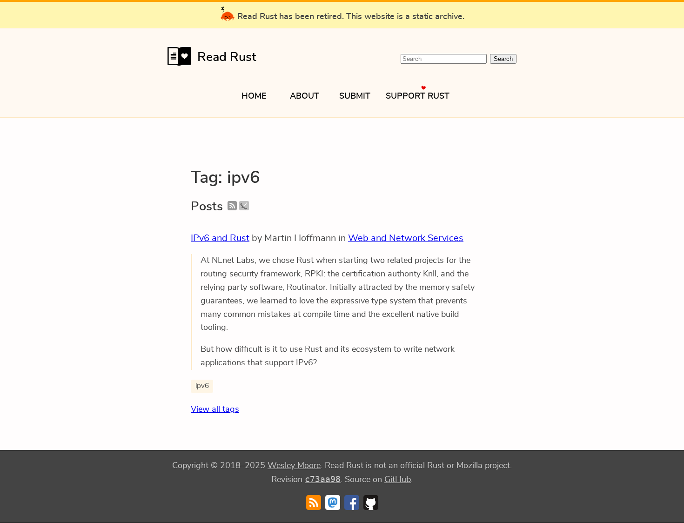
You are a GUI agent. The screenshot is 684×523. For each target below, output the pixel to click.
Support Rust (417, 96)
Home (254, 96)
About (304, 96)
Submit (354, 96)
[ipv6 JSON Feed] (243, 206)
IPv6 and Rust (220, 238)
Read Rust (226, 57)
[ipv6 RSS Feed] (232, 206)
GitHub (397, 480)
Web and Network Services (405, 238)
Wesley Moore (294, 466)
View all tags (215, 409)
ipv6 (202, 385)
